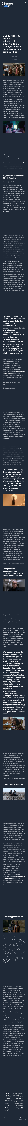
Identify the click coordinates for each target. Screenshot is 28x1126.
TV (3, 32)
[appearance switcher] (20, 1117)
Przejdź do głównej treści (10, 1)
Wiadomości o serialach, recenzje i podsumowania (16, 58)
